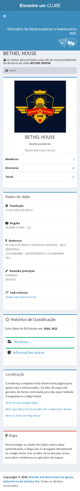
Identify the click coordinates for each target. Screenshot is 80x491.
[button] (4, 16)
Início (12, 70)
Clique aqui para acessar (20, 297)
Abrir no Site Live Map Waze (23, 415)
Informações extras (28, 352)
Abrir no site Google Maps (21, 403)
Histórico (21, 341)
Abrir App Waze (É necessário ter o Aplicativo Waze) (38, 409)
